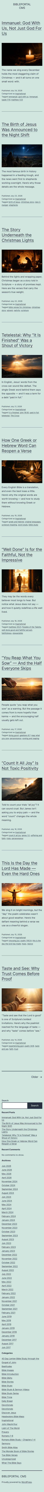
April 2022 (7, 1285)
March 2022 (7, 1289)
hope (24, 944)
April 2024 (7, 1208)
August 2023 (8, 1239)
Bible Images (8, 1370)
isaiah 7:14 (6, 100)
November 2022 (9, 1259)
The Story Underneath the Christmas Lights (18, 235)
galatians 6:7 (25, 735)
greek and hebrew (16, 522)
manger (5, 205)
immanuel (33, 97)
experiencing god (16, 1046)
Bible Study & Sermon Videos (15, 1389)
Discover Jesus (9, 1413)
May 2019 (6, 1320)
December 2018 (9, 1332)
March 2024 (7, 1212)
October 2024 (8, 1185)
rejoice (30, 944)
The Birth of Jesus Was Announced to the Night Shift (19, 129)
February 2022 (9, 1293)
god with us (23, 97)
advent (10, 310)
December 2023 (9, 1224)
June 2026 (7, 1170)
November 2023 (9, 1228)
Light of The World (11, 1428)
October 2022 (8, 1262)
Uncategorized (9, 1459)
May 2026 (6, 1174)
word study (23, 525)
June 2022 (7, 1278)
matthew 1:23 (17, 100)
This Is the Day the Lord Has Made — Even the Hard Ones (21, 868)
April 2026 (7, 1177)
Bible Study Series (10, 1393)
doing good (14, 735)
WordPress (26, 1482)
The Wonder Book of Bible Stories (18, 1451)
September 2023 (10, 1235)
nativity (17, 310)
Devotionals (7, 1405)
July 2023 (6, 1243)
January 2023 (8, 1251)
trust (16, 1049)
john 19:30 (24, 412)
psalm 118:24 (26, 940)
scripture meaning (9, 525)
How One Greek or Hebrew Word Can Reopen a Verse (19, 445)
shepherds (13, 205)
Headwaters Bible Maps (13, 1416)
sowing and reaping (30, 738)
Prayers (5, 1432)
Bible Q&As (7, 1378)
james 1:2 (26, 835)
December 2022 (9, 1255)
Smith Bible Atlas (10, 1447)
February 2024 (9, 1216)
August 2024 (8, 1193)
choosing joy (14, 940)
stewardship (18, 633)
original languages (33, 522)
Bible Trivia (7, 1397)
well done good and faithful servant (17, 630)
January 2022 (8, 1297)
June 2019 (7, 1316)
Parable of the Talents (31, 627)
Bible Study (7, 1386)
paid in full (34, 412)
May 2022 (6, 1282)
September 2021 (9, 1309)
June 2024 (7, 1201)
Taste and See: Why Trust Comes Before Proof (20, 973)
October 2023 (8, 1231)
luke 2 (37, 202)
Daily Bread (7, 1401)
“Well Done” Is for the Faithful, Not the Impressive (22, 554)
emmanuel (13, 97)
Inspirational (20, 93)
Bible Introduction (10, 1374)
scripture (25, 310)
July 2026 (6, 1166)
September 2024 (10, 1189)
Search (5, 1100)
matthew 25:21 (15, 627)
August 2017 (7, 1343)
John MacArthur (9, 1424)
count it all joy (15, 835)
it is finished (14, 412)
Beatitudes (7, 1366)
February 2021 (8, 1312)
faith (11, 1049)
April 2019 (6, 1324)
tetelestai (6, 415)
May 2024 (6, 1204)
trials (9, 838)
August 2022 (8, 1270)
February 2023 (9, 1247)
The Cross (15, 415)
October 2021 (8, 1305)
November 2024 (9, 1181)
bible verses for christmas (20, 307)
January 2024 (8, 1220)
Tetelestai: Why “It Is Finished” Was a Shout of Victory (21, 340)
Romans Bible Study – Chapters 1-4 (18, 1439)
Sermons (6, 1443)
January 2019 (8, 1328)
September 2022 (10, 1266)
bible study (33, 525)
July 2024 (6, 1197)
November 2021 (9, 1301)
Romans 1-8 (7, 1436)
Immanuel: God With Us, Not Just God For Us (22, 28)
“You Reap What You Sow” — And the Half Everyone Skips (22, 663)
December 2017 (9, 1340)
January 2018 (8, 1336)
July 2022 (6, 1274)
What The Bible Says (11, 1463)
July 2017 (6, 1347)
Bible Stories (8, 1382)
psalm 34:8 (29, 1046)
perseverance (15, 738)
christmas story (27, 202)
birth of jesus (14, 202)
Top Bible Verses (9, 1455)
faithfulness (7, 633)
